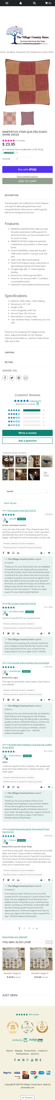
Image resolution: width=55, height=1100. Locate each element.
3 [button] (29, 928)
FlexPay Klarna (22, 1053)
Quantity (6, 158)
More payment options (27, 176)
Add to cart (27, 181)
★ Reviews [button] (27, 1097)
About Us (35, 1053)
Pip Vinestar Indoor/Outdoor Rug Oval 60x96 (28, 662)
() (49, 3)
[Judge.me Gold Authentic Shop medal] (13, 1027)
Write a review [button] (27, 433)
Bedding (11, 52)
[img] (8, 514)
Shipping (9, 352)
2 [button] (24, 928)
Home (3, 52)
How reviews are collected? (15, 937)
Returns (9, 1050)
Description (11, 195)
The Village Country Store (31, 1084)
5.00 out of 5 (35, 401)
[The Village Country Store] (27, 34)
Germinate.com (27, 1087)
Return (9, 362)
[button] (8, 140)
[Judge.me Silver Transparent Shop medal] (42, 1027)
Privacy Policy (30, 1050)
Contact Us (42, 1050)
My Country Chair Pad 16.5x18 (22, 510)
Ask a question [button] (27, 440)
